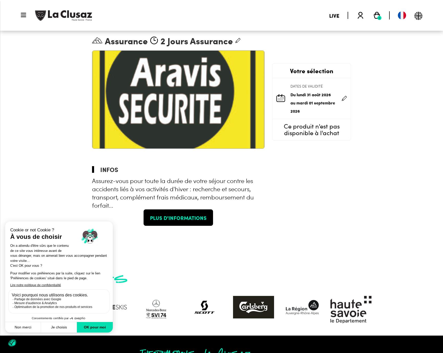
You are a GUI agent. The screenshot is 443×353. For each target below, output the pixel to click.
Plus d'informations (178, 217)
